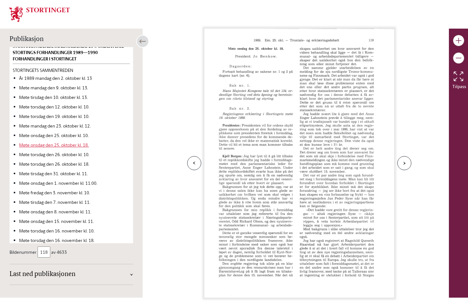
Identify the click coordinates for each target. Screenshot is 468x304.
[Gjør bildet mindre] (458, 58)
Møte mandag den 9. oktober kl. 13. (53, 88)
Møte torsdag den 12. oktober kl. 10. (54, 107)
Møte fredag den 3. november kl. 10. (54, 193)
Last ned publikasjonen (42, 274)
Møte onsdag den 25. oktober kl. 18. (54, 145)
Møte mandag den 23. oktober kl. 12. (55, 126)
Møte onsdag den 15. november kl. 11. (56, 221)
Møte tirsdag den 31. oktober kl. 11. (53, 173)
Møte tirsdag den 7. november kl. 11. (54, 202)
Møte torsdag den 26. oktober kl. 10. (54, 154)
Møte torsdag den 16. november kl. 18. (57, 240)
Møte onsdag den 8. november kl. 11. (55, 212)
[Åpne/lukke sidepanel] (142, 41)
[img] (40, 13)
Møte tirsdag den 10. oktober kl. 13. (53, 97)
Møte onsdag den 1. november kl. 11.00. (58, 183)
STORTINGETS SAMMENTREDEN (43, 70)
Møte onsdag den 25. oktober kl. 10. (54, 135)
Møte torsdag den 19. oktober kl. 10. (54, 116)
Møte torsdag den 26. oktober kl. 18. (54, 164)
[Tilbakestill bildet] (458, 76)
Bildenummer (23, 252)
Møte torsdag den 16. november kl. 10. (57, 231)
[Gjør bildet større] (458, 40)
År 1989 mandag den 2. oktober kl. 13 (55, 78)
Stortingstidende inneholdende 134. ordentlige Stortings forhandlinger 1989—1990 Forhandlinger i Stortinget (68, 52)
